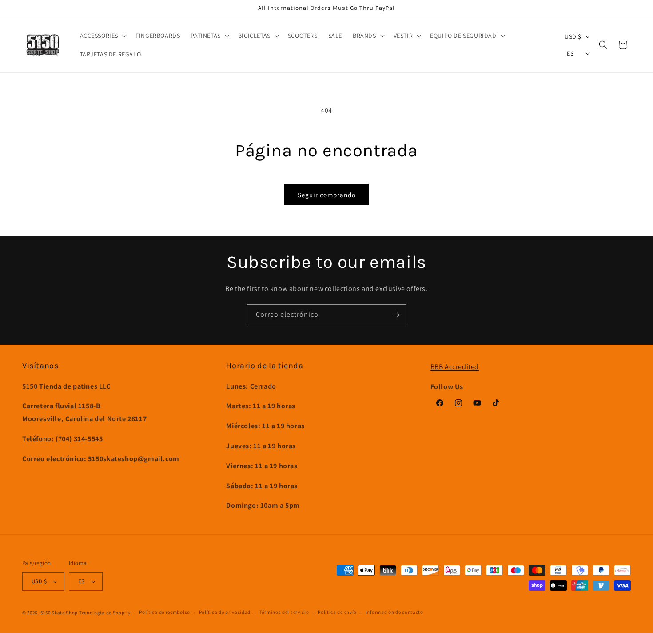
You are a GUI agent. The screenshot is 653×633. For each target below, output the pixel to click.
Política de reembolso (164, 612)
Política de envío (337, 612)
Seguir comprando (327, 195)
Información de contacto (394, 612)
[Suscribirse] (396, 314)
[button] (103, 35)
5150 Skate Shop (59, 612)
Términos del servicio (284, 612)
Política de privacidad (225, 612)
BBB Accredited (454, 366)
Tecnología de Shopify (105, 612)
